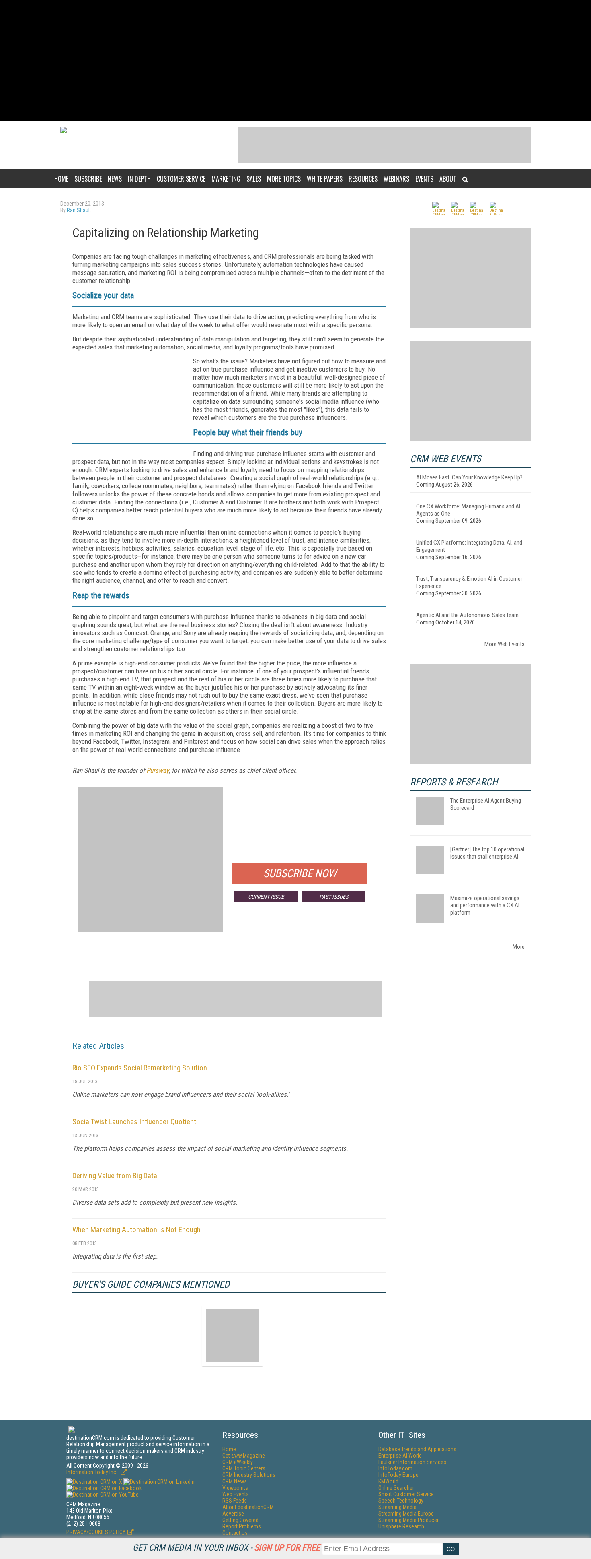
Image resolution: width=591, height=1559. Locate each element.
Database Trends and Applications (417, 1449)
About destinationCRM (248, 1507)
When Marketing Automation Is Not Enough (136, 1229)
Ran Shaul (78, 210)
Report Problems (241, 1526)
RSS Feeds (234, 1500)
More (519, 946)
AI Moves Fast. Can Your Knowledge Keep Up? (469, 477)
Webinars (396, 179)
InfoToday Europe (398, 1475)
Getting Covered (240, 1520)
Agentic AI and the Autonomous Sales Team (467, 615)
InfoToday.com (395, 1468)
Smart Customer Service (406, 1494)
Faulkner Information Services (412, 1462)
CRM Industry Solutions (248, 1475)
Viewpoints (235, 1488)
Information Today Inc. (92, 1472)
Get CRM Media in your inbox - (226, 1547)
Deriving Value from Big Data (114, 1175)
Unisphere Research (401, 1526)
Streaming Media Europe (406, 1513)
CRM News (234, 1481)
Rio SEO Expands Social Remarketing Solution (139, 1067)
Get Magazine (243, 1455)
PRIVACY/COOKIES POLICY (95, 1532)
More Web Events (504, 644)
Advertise (233, 1513)
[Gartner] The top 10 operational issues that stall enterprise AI (487, 853)
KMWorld (388, 1481)
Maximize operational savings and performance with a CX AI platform (484, 905)
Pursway (157, 770)
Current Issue (266, 897)
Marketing (225, 179)
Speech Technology (400, 1500)
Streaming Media (397, 1507)
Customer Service (181, 179)
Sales (253, 179)
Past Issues (333, 897)
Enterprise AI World (400, 1455)
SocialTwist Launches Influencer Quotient (134, 1121)
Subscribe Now (300, 873)
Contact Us (235, 1533)
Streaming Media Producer (408, 1520)
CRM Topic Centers (243, 1468)
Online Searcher (396, 1488)
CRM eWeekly (237, 1462)
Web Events (235, 1494)
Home (61, 179)
